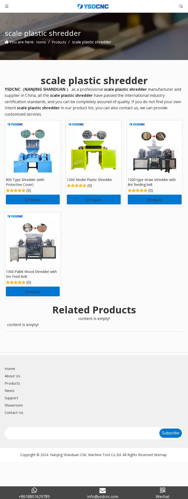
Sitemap (160, 454)
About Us (12, 375)
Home (10, 368)
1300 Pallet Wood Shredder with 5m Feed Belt (31, 274)
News (9, 390)
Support (11, 397)
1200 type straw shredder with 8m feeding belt (152, 182)
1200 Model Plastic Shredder (89, 179)
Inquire (35, 200)
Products (12, 383)
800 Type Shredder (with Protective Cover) (25, 182)
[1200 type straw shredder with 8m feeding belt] (155, 147)
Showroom (14, 405)
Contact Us (14, 412)
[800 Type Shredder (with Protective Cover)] (33, 147)
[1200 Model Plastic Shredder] (94, 147)
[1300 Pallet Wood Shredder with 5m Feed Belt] (33, 239)
